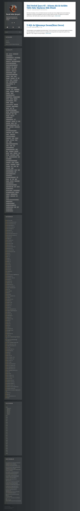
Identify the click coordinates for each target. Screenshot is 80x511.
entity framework (9, 100)
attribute (8, 76)
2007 (7, 443)
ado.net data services (16, 61)
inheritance (8, 121)
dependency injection (10, 95)
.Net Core (9, 220)
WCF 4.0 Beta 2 (10, 358)
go (13, 108)
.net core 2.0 (15, 53)
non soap (12, 140)
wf (16, 196)
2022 (7, 419)
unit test (11, 181)
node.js (16, 138)
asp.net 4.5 (8, 70)
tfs (17, 177)
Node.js (9, 304)
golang (7, 112)
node (13, 138)
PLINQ (9, 312)
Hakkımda (8, 42)
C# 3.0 (9, 264)
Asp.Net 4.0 (10, 245)
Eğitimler (9, 282)
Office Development (11, 309)
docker (7, 98)
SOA (8, 331)
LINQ (8, 297)
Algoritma (9, 236)
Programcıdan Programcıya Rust (11, 482)
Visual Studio (10, 350)
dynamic (15, 98)
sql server (8, 168)
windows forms (9, 201)
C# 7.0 (9, 269)
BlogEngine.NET (11, 507)
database (12, 91)
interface (13, 121)
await (12, 76)
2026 (8, 411)
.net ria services (9, 59)
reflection (15, 153)
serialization (13, 164)
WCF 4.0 (9, 355)
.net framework (9, 55)
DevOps (9, 279)
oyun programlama (10, 147)
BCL (8, 256)
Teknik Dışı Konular (11, 345)
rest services (12, 155)
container (8, 89)
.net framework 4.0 (9, 57)
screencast (8, 162)
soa (12, 166)
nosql (16, 140)
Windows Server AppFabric (12, 386)
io (16, 121)
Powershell (9, 315)
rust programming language (11, 160)
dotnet (11, 98)
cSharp (7, 91)
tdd (15, 171)
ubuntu (7, 181)
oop (14, 145)
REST (8, 322)
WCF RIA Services (11, 368)
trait (13, 179)
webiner (7, 196)
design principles (16, 97)
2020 (7, 422)
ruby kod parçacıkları (13, 156)
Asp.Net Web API (11, 251)
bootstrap (12, 78)
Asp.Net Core (10, 250)
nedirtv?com (12, 134)
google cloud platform (14, 112)
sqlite (12, 168)
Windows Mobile (10, 383)
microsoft (8, 128)
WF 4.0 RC (9, 378)
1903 (7, 453)
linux (7, 127)
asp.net (15, 67)
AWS (8, 253)
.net (7, 53)
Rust (8, 325)
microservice (17, 127)
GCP (8, 289)
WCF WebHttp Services (12, 370)
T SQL (9, 335)
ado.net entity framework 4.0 (11, 65)
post (7, 151)
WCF (8, 353)
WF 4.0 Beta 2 (10, 376)
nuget (10, 141)
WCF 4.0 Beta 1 (11, 357)
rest (19, 153)
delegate (8, 93)
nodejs (7, 140)
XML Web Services (11, 396)
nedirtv (7, 134)
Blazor (9, 261)
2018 (7, 425)
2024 (7, 417)
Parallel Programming (12, 310)
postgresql (11, 151)
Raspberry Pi (10, 318)
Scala (8, 327)
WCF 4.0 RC (10, 360)
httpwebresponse (9, 119)
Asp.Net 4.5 (10, 248)
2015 (7, 430)
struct (16, 170)
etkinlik (7, 102)
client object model (13, 82)
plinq (16, 149)
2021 (7, 420)
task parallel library (9, 171)
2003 (7, 450)
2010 (7, 438)
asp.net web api (9, 72)
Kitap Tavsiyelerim (11, 295)
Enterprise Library (11, 286)
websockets (13, 196)
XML (8, 394)
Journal (9, 294)
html (12, 113)
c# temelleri (15, 80)
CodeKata (9, 271)
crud (12, 89)
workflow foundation (10, 203)
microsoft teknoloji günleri (11, 130)
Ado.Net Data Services (12, 233)
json (16, 123)
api (12, 67)
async (15, 72)
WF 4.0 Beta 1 (10, 375)
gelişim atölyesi (15, 106)
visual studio (17, 181)
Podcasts (9, 313)
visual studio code (9, 186)
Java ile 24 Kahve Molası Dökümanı (12, 44)
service (17, 164)
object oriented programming (12, 143)
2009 (7, 440)
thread (7, 179)
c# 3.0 (7, 80)
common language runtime (11, 87)
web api (17, 192)
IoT (15, 119)
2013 (7, 433)
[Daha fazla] (57, 16)
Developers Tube (11, 277)
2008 (7, 442)
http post (12, 115)
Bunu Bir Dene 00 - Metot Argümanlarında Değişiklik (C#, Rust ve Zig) (13, 463)
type (16, 179)
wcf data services (9, 188)
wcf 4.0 (18, 186)
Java (8, 292)
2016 (7, 428)
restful (17, 155)
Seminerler (10, 328)
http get (7, 115)
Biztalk (9, 259)
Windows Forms (10, 381)
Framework (8, 106)
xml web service (9, 209)
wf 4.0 (7, 197)
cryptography (16, 89)
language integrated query (11, 125)
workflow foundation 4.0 (11, 205)
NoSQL (9, 305)
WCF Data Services (11, 363)
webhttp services (14, 194)
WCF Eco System (11, 365)
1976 (7, 451)
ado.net (14, 59)
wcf (15, 186)
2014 (7, 432)
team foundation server (10, 173)
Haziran (8, 408)
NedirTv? (9, 302)
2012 (7, 435)
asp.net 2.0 (8, 68)
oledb (11, 145)
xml (17, 207)
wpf (15, 207)
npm (7, 141)
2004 (7, 448)
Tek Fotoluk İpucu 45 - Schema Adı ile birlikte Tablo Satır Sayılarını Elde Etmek (47, 6)
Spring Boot (10, 333)
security (16, 162)
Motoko (9, 300)
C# (18, 78)
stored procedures (9, 170)
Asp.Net (9, 241)
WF (8, 371)
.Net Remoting (10, 225)
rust (19, 156)
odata (7, 145)
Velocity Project (10, 349)
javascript (8, 123)
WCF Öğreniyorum (11, 367)
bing (8, 258)
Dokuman (9, 281)
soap (15, 166)
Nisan (8, 410)
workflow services (9, 207)
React (8, 320)
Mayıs (8, 409)
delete (12, 93)
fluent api (16, 104)
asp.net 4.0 (14, 68)
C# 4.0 (9, 266)
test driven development (11, 177)
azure (15, 76)
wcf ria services (16, 190)
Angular (9, 238)
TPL (8, 347)
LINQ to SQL (10, 299)
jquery (12, 123)
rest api (7, 155)
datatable (17, 91)
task (19, 170)
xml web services (9, 210)
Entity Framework (11, 287)
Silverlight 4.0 (10, 330)
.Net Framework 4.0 (11, 222)
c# (16, 78)
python (7, 153)
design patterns (9, 97)
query (11, 153)
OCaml (9, 307)
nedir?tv (16, 132)
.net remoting (17, 57)
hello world (8, 113)
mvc (13, 132)
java (19, 121)
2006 (7, 445)
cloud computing (9, 83)
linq (18, 125)
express (11, 102)
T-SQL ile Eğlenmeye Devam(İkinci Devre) (45, 25)
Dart (8, 272)
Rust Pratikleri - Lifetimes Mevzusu (12, 475)
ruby (7, 156)
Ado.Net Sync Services (12, 235)
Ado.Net (9, 230)
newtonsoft (8, 138)
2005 (7, 446)
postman (16, 151)
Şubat (8, 413)
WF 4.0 (9, 373)
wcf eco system (9, 190)
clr (14, 83)
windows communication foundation (12, 199)
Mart (8, 411)
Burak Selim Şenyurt (13, 14)
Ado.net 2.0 (10, 232)
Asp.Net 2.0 (10, 243)
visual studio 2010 (9, 182)
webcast (7, 194)
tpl (10, 179)
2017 (7, 427)
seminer (7, 164)
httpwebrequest (9, 117)
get (11, 108)
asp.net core (14, 70)
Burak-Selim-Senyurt (36, 9)
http (15, 113)
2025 (7, 415)
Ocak (8, 414)
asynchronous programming (11, 74)
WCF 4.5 (9, 362)
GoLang (9, 291)
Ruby (9, 323)
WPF (8, 392)
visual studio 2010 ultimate (11, 184)
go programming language (11, 110)
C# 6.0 (9, 268)
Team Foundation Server (12, 342)
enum (15, 100)
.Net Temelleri (10, 228)
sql (17, 166)
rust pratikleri (8, 158)
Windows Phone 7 (11, 385)
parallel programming (10, 149)
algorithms (8, 67)
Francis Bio (10, 508)
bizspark (7, 78)
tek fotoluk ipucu (9, 175)
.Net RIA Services (11, 227)
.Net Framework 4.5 (11, 223)
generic (7, 108)
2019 (7, 424)
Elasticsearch (10, 284)
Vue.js (8, 352)
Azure (8, 254)
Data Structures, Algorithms (13, 274)
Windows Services (11, 388)
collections (8, 85)
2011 (7, 437)
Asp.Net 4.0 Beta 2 (11, 246)
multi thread (8, 132)
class (7, 82)
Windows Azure (10, 380)
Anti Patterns (10, 240)
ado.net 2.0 (8, 61)
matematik (11, 127)
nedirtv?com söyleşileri (10, 136)
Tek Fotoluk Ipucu (11, 344)
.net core (10, 53)
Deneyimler (10, 276)
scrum (13, 162)
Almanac (7, 40)
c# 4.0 (11, 80)
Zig (8, 397)
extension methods (9, 104)
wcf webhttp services (10, 192)
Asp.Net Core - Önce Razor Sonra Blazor (13, 497)
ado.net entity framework (11, 63)
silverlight (8, 166)
